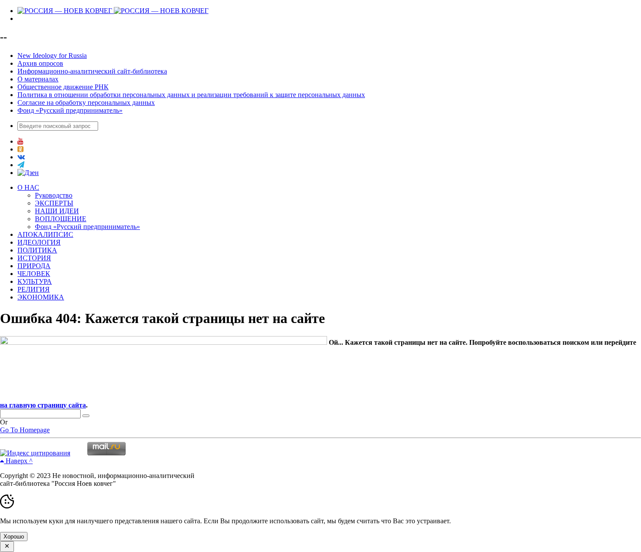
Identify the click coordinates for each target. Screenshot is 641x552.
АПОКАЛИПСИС (45, 234)
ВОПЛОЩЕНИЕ (60, 218)
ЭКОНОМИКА (40, 297)
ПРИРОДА (34, 265)
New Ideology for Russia (52, 55)
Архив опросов (40, 63)
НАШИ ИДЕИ (57, 211)
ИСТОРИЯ (34, 258)
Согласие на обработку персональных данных (86, 102)
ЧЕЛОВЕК (33, 273)
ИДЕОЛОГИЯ (39, 242)
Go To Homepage (25, 430)
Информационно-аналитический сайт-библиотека (92, 71)
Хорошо (13, 536)
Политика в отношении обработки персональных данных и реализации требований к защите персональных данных (191, 94)
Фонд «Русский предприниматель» (70, 110)
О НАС (28, 187)
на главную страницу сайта (43, 405)
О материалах (37, 79)
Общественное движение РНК (63, 87)
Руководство (53, 195)
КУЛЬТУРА (34, 281)
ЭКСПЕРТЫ (54, 203)
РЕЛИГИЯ (33, 289)
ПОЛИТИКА (37, 250)
